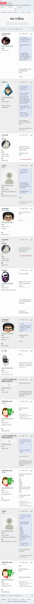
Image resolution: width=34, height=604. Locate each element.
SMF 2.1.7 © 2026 (12, 601)
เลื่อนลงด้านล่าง (4, 29)
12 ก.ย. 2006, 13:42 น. (23, 470)
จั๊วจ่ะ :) (5, 82)
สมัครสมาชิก (27, 5)
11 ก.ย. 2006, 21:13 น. (23, 319)
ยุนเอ (4, 165)
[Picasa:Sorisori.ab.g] (2, 158)
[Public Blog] (2, 429)
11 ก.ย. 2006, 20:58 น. (23, 270)
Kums (5, 270)
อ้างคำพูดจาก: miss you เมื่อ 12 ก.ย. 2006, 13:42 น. (25, 516)
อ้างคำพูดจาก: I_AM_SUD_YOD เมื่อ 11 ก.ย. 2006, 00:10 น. (25, 39)
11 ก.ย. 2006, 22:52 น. (23, 350)
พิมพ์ (32, 29)
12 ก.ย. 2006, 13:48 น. (23, 562)
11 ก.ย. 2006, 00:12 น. (23, 33)
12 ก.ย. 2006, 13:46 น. (23, 511)
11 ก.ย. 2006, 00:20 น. (23, 82)
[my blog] (2, 232)
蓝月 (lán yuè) (7, 401)
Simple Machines (22, 601)
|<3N (5, 351)
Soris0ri (5, 135)
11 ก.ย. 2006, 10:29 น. (23, 208)
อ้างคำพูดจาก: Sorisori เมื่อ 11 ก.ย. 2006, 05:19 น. (24, 171)
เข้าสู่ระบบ (18, 5)
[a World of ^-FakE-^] (2, 194)
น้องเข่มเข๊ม (6, 34)
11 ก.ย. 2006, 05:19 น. (23, 135)
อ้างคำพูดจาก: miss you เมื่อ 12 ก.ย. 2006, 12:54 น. (25, 441)
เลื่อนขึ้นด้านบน (4, 595)
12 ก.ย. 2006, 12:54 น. (23, 401)
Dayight (6, 209)
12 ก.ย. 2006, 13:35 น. (23, 435)
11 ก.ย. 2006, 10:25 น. (23, 165)
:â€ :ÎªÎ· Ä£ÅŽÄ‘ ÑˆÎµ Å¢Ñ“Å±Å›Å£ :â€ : (9, 380)
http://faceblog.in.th (28, 418)
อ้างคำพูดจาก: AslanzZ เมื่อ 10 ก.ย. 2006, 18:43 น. (24, 87)
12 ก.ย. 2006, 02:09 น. (23, 379)
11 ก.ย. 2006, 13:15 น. (23, 239)
